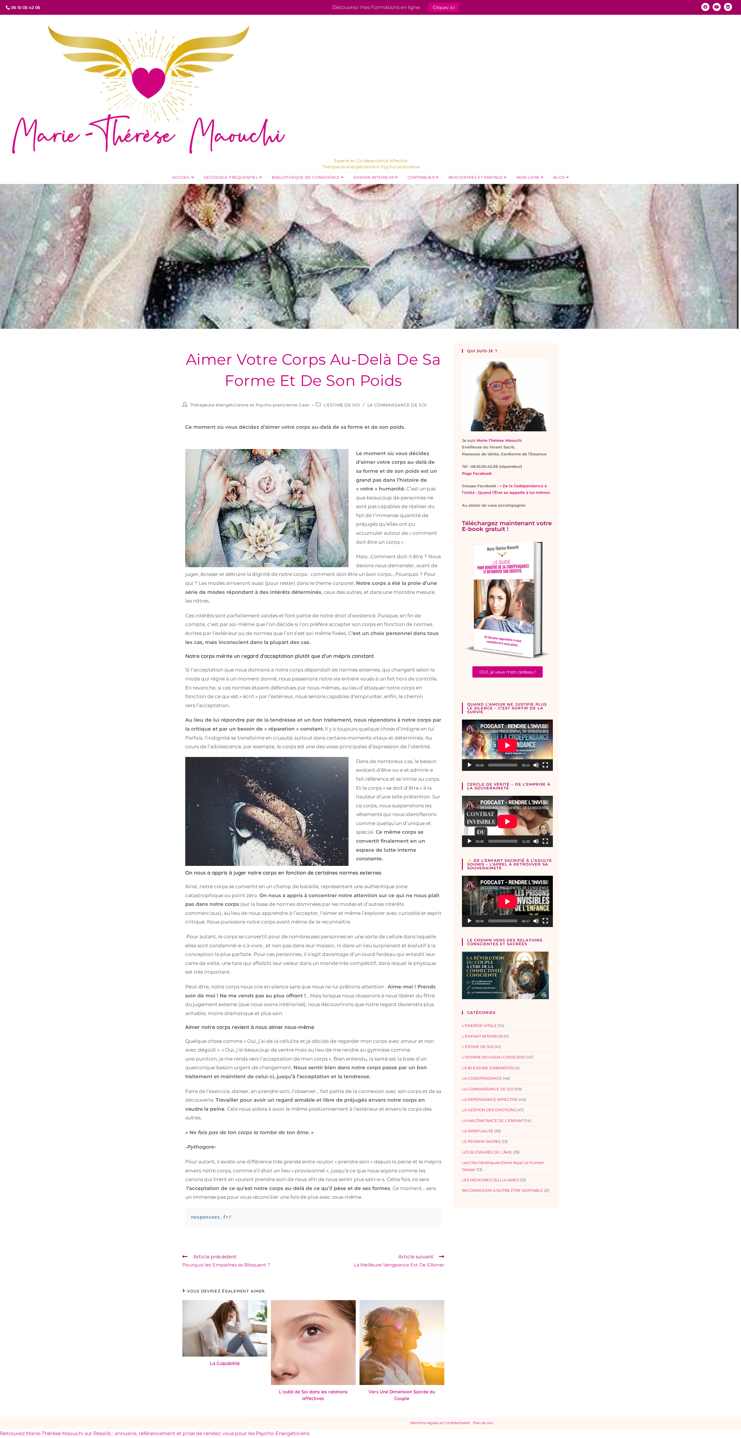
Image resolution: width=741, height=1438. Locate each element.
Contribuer (422, 177)
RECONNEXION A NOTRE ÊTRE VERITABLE (502, 1190)
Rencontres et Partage (476, 177)
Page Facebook (477, 473)
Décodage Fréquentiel (232, 177)
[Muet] (536, 765)
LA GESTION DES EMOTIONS (489, 1109)
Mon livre (528, 177)
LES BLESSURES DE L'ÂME (487, 1152)
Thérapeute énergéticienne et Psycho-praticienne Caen (250, 405)
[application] (507, 745)
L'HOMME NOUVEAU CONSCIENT (494, 1057)
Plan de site (483, 1423)
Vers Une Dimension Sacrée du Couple (401, 1395)
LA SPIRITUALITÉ (477, 1131)
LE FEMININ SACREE (481, 1141)
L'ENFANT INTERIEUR (482, 1036)
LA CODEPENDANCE (482, 1078)
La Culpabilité (225, 1363)
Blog (559, 177)
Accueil (181, 177)
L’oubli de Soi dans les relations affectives (313, 1395)
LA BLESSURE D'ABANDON (488, 1067)
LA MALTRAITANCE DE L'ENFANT (493, 1120)
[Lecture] (469, 765)
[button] (507, 672)
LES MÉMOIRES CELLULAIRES (490, 1180)
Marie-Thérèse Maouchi (499, 440)
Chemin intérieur (374, 177)
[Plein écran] (545, 765)
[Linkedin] (728, 7)
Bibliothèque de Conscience (306, 177)
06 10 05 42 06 (25, 7)
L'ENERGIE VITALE (479, 1025)
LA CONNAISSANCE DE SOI (397, 405)
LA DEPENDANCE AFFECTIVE (490, 1099)
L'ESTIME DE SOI (342, 405)
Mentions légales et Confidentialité (440, 1423)
